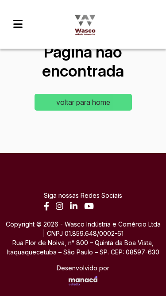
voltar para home (83, 102)
